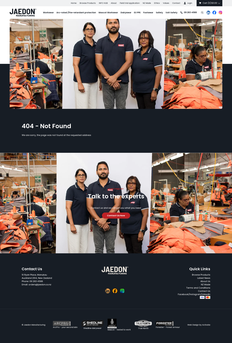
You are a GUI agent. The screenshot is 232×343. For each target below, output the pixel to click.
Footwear (148, 12)
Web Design (193, 324)
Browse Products (88, 3)
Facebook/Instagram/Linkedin (194, 294)
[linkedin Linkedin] (208, 12)
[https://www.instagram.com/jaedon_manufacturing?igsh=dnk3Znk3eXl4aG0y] (220, 12)
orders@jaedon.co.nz (40, 284)
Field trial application (130, 3)
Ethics (157, 3)
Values (166, 3)
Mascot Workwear (108, 12)
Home (73, 3)
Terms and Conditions (198, 287)
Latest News (203, 278)
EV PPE (137, 12)
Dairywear (126, 12)
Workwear (48, 12)
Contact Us (204, 291)
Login (189, 3)
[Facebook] (214, 12)
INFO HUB (103, 3)
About (114, 3)
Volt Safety (171, 12)
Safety (159, 12)
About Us (205, 281)
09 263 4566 (188, 12)
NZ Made (147, 3)
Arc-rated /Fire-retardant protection (76, 12)
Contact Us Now (116, 215)
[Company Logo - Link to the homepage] (23, 12)
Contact (176, 3)
